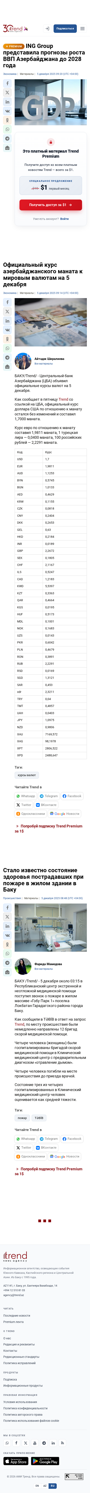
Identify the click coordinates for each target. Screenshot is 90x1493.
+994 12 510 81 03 (14, 1290)
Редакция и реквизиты (19, 1344)
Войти (64, 219)
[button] (7, 83)
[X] (25, 1443)
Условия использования (20, 1402)
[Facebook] (16, 1443)
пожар (22, 1118)
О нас (7, 1338)
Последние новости (16, 1315)
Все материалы (44, 363)
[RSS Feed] (62, 1443)
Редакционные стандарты (21, 1356)
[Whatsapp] (7, 1443)
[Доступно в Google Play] (45, 1461)
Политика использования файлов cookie (31, 1420)
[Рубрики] (82, 28)
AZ (45, 1485)
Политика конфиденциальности (25, 1408)
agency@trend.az (13, 1295)
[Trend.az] (15, 28)
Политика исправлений (19, 1363)
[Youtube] (35, 1443)
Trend (63, 399)
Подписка (10, 1379)
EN (37, 1485)
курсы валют (27, 775)
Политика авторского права (22, 1414)
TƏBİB (39, 1118)
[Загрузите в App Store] (15, 1461)
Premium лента (13, 1322)
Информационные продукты (23, 1385)
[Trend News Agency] (15, 1256)
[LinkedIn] (53, 1443)
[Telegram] (44, 1443)
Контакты (10, 1350)
